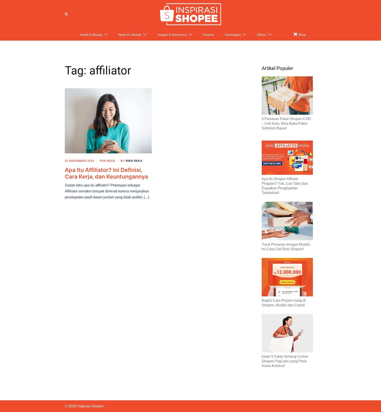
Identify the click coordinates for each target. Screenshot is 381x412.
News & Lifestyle (129, 34)
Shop (302, 34)
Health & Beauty (91, 34)
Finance (208, 34)
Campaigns (233, 34)
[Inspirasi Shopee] (190, 14)
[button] (66, 14)
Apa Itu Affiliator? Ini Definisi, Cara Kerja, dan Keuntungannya (106, 173)
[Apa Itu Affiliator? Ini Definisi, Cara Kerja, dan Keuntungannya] (108, 120)
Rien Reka (134, 160)
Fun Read (107, 160)
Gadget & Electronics (172, 34)
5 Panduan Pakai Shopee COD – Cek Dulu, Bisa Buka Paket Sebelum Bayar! (286, 123)
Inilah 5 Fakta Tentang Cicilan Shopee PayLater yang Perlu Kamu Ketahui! (285, 361)
